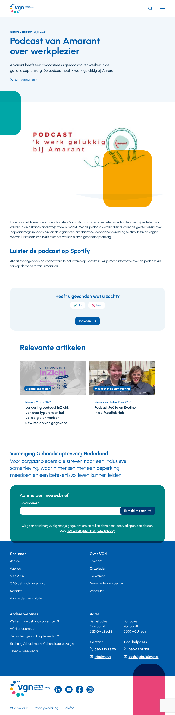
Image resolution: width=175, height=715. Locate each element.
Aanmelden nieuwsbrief (26, 598)
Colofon (69, 708)
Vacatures (97, 591)
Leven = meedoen (22, 651)
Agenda (15, 568)
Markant (16, 591)
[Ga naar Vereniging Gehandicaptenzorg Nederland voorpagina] (28, 8)
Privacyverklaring (46, 708)
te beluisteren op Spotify (80, 261)
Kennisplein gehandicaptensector (33, 636)
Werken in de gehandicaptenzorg (33, 621)
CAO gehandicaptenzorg (27, 583)
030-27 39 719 (139, 649)
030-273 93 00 (105, 649)
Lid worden (97, 576)
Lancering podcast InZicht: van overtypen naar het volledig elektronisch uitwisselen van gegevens (47, 415)
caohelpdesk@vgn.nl (144, 657)
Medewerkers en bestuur (107, 583)
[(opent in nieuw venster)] (79, 689)
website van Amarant (40, 266)
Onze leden (98, 568)
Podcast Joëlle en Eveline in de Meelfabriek (115, 410)
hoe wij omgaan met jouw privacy (91, 531)
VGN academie (21, 629)
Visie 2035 (17, 576)
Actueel (15, 561)
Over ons (96, 561)
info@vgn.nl (103, 657)
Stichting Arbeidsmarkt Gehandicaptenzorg (40, 644)
